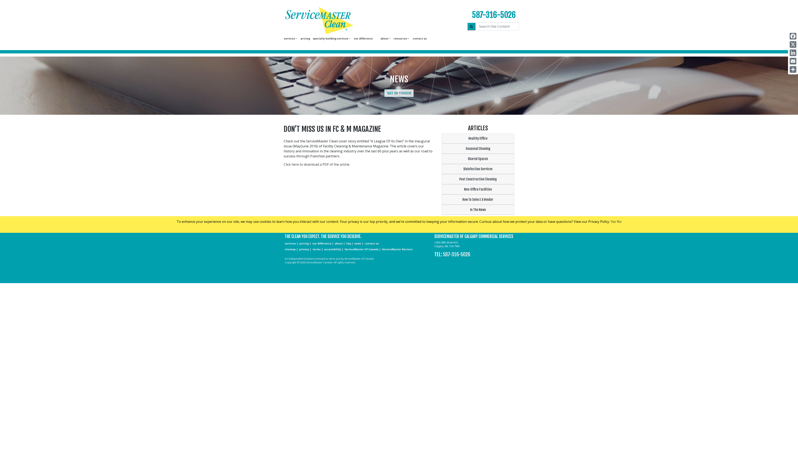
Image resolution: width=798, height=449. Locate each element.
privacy (304, 249)
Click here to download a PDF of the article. (317, 164)
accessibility (332, 249)
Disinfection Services (478, 169)
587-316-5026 (494, 15)
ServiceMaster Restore (397, 249)
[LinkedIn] (793, 53)
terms (317, 249)
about (339, 243)
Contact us (420, 38)
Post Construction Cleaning (478, 179)
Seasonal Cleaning (478, 149)
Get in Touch (399, 93)
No (619, 221)
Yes (613, 221)
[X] (793, 44)
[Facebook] (793, 36)
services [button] (289, 38)
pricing (305, 38)
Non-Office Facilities (478, 189)
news (357, 243)
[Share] (793, 69)
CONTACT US (372, 243)
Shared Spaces (478, 159)
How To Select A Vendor (477, 199)
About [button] (384, 38)
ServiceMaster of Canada (361, 249)
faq (348, 243)
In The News (478, 210)
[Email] (793, 61)
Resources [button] (400, 38)
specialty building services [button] (330, 38)
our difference (363, 38)
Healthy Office (478, 138)
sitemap (290, 249)
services (290, 243)
